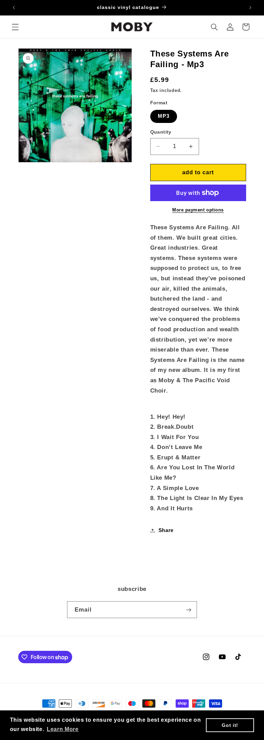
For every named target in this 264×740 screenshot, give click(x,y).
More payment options (198, 210)
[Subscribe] (189, 609)
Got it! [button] (230, 725)
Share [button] (166, 530)
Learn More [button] (62, 729)
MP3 (163, 116)
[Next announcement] (250, 7)
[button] (15, 27)
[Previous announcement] (13, 7)
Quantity (161, 132)
